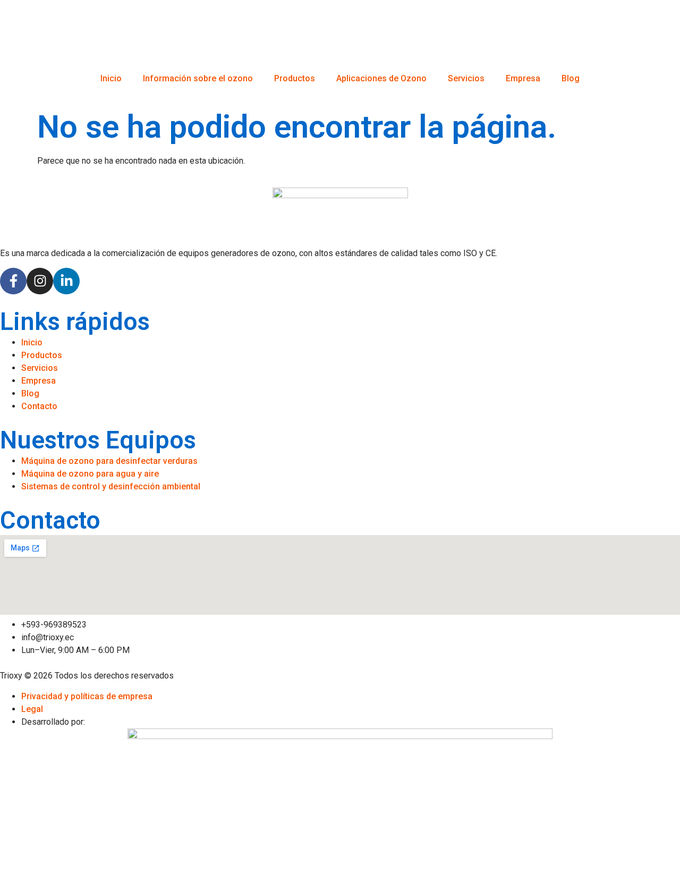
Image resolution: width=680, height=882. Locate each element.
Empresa (523, 78)
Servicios (466, 78)
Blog (571, 78)
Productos (294, 78)
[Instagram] (40, 281)
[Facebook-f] (13, 281)
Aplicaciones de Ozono (381, 78)
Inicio (111, 78)
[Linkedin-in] (66, 281)
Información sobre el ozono (198, 78)
